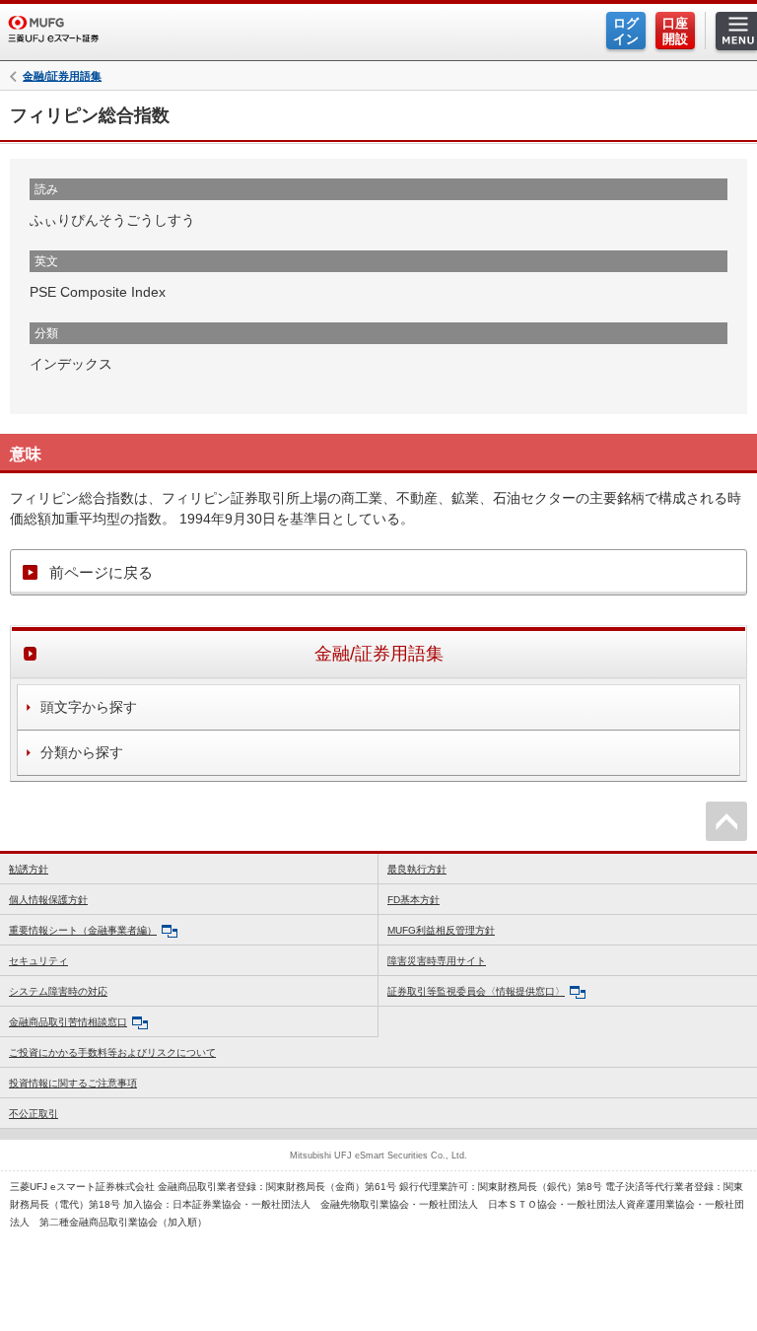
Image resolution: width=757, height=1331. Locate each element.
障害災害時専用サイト (436, 960)
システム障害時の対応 (58, 991)
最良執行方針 (417, 869)
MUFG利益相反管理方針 (441, 930)
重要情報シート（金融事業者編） (83, 930)
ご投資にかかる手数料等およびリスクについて (112, 1052)
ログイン (626, 31)
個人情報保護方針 (48, 899)
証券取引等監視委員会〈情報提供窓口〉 (476, 991)
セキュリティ (38, 960)
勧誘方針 (28, 869)
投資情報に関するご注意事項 (73, 1083)
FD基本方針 (413, 899)
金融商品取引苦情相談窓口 (68, 1021)
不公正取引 (33, 1113)
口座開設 (675, 31)
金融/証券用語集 (62, 76)
